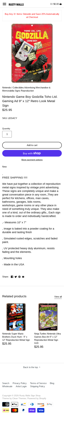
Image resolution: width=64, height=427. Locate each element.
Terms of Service (38, 383)
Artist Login (21, 386)
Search (5, 383)
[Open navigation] (4, 4)
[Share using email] (23, 276)
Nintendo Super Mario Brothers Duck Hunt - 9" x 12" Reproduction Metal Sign (16, 336)
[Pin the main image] (19, 276)
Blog (52, 383)
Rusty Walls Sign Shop (29, 395)
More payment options (32, 160)
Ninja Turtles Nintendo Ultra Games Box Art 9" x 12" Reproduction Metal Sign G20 (47, 338)
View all (58, 296)
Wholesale (7, 386)
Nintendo (6, 87)
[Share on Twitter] (16, 276)
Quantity (6, 128)
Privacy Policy (20, 383)
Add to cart (32, 145)
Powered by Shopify (36, 398)
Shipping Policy (37, 386)
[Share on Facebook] (12, 276)
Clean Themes (19, 398)
